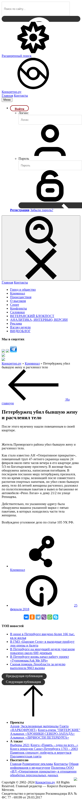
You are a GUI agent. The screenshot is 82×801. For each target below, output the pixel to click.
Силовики (17, 312)
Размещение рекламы (37, 764)
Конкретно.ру (45, 782)
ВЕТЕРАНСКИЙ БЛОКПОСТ (32, 316)
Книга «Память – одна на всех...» (54, 745)
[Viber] (43, 617)
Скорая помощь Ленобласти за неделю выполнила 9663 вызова (37, 666)
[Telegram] (38, 617)
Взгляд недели (20, 327)
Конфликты (18, 308)
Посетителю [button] (19, 760)
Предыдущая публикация (24, 676)
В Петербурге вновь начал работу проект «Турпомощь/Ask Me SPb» (39, 658)
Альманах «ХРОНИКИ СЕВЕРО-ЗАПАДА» (42, 733)
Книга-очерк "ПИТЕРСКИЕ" (59, 730)
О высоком (18, 301)
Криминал (17, 293)
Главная (7, 95)
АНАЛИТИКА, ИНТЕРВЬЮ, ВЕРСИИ (39, 319)
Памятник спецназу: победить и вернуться (40, 752)
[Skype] (55, 617)
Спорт (14, 304)
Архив (15, 726)
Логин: (24, 113)
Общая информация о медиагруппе (44, 765)
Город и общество (23, 289)
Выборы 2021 (20, 745)
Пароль (24, 158)
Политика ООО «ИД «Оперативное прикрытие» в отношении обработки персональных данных (43, 771)
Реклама (16, 323)
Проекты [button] (17, 722)
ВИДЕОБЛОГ (20, 331)
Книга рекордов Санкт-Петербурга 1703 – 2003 (44, 749)
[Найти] (41, 19)
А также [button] (16, 741)
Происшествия (20, 297)
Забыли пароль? (41, 210)
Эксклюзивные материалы (39, 726)
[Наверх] (33, 715)
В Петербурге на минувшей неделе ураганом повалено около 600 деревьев (42, 651)
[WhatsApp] (49, 617)
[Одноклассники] (32, 617)
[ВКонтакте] (26, 617)
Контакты (21, 95)
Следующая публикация (23, 682)
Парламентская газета (25, 756)
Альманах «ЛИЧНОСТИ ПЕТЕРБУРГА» (39, 737)
